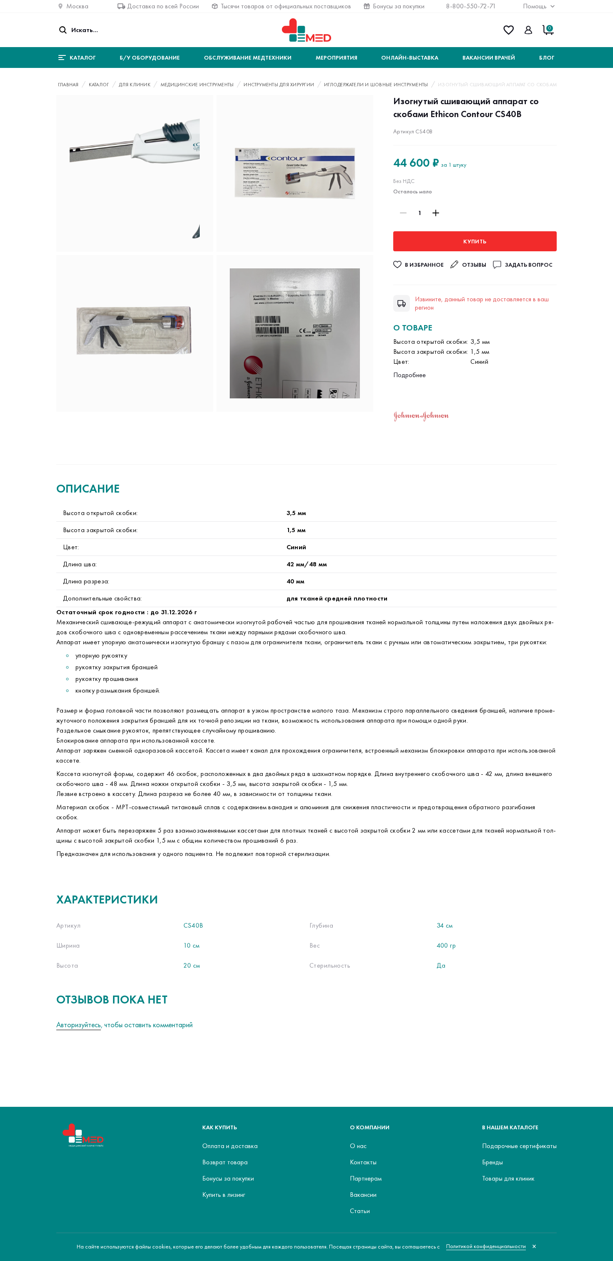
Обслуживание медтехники (247, 57)
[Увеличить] (436, 213)
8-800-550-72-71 (471, 6)
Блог (546, 57)
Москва (77, 6)
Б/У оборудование (150, 57)
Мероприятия (336, 57)
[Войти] (528, 30)
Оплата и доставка (230, 1145)
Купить (475, 241)
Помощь (535, 6)
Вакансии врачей (488, 57)
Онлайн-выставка (409, 57)
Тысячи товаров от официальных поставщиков (286, 6)
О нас (358, 1145)
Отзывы (474, 264)
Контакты (363, 1162)
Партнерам (366, 1178)
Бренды (492, 1162)
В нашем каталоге (510, 1127)
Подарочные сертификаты (519, 1145)
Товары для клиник (508, 1178)
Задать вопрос (529, 264)
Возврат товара (225, 1162)
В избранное (424, 264)
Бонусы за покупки (399, 6)
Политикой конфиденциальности (486, 1246)
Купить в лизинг (223, 1194)
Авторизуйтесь (78, 1024)
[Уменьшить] (403, 213)
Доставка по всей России (163, 6)
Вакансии (363, 1194)
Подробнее (409, 374)
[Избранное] (508, 30)
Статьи (360, 1210)
